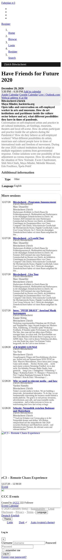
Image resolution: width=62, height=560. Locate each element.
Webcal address (9, 97)
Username (6, 542)
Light (10, 522)
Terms (30, 512)
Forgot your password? (14, 557)
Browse (12, 39)
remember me (13, 550)
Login (11, 45)
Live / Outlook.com (49, 94)
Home (11, 32)
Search (12, 57)
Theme (7, 519)
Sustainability (38, 508)
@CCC (16, 502)
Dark (21, 522)
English (15, 515)
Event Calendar (10, 505)
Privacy (20, 512)
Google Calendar (28, 94)
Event (5, 486)
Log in (6, 553)
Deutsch (5, 515)
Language (41, 512)
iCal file (23, 97)
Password (51, 542)
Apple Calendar (10, 94)
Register (5, 23)
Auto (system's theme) (40, 522)
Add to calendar (32, 91)
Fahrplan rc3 (8, 2)
